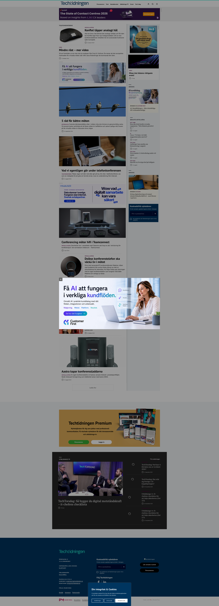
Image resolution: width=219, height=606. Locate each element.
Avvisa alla (109, 600)
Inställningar (97, 600)
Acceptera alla (121, 600)
